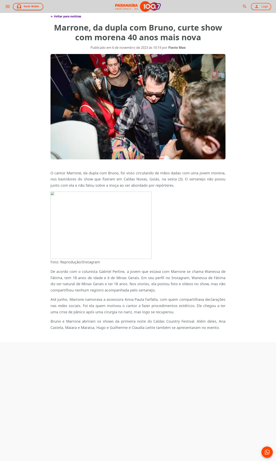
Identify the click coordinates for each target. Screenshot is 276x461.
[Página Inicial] (138, 6)
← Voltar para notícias (66, 16)
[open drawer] (7, 6)
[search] (244, 6)
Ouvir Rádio (31, 6)
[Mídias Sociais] (267, 452)
